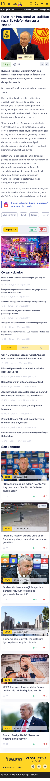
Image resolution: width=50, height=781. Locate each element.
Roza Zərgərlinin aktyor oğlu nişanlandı (22, 382)
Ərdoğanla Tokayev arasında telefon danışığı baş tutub (24, 323)
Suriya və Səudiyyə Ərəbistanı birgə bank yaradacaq (23, 301)
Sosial (12, 441)
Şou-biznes (15, 377)
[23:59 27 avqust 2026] (25, 465)
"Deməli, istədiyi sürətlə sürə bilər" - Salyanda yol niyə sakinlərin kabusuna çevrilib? (25, 539)
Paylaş (9, 229)
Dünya (6, 64)
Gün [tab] (9, 347)
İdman (13, 363)
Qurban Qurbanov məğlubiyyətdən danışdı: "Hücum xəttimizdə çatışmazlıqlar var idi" (23, 591)
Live (20, 767)
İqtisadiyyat (15, 400)
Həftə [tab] (25, 347)
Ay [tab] (41, 347)
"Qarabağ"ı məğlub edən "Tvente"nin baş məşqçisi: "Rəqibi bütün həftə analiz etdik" (24, 487)
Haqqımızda (9, 767)
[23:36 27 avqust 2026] (25, 569)
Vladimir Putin (9, 215)
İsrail (23, 215)
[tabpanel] (25, 397)
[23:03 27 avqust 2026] (25, 717)
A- (42, 64)
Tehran (34, 215)
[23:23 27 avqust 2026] (25, 620)
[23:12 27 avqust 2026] (25, 668)
